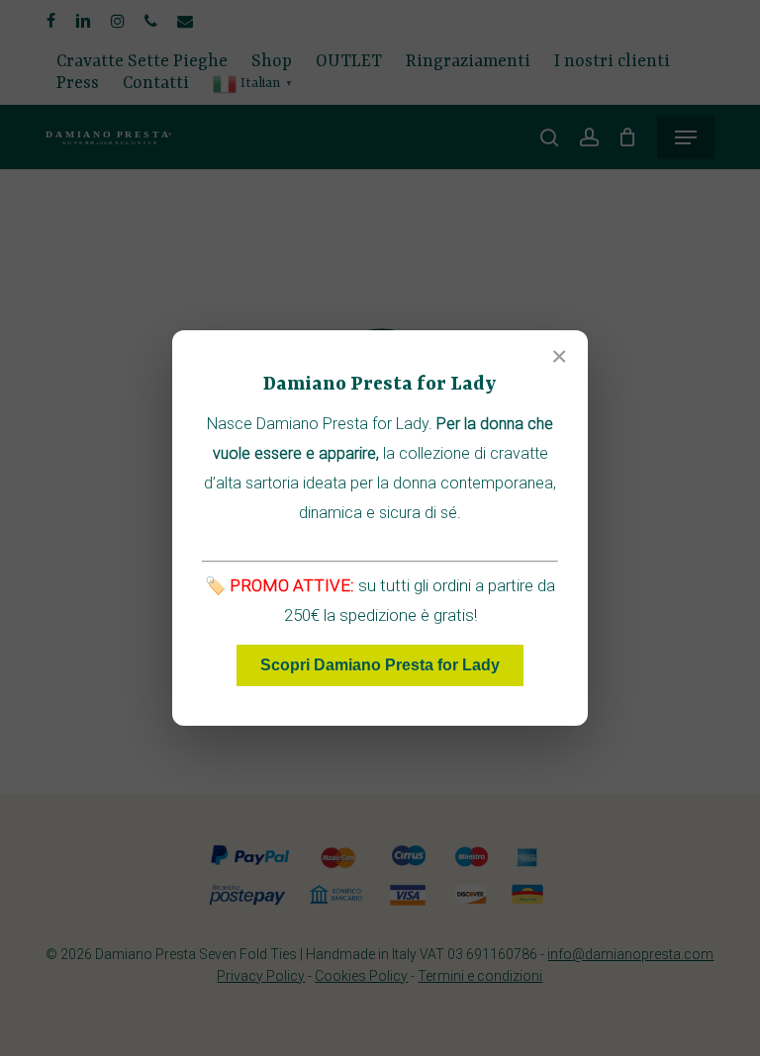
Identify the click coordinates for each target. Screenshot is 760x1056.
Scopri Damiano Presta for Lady (380, 665)
